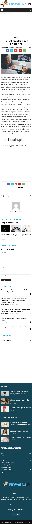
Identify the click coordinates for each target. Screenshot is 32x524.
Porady (16, 37)
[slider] (5, 145)
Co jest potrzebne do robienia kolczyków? (13, 327)
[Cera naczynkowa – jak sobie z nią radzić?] (5, 439)
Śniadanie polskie (26, 196)
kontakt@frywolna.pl (22, 504)
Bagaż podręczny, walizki (7, 472)
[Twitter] (17, 514)
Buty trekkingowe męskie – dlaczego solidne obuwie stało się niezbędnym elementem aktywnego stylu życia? (14, 300)
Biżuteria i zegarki (5, 465)
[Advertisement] (16, 25)
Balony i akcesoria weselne (7, 462)
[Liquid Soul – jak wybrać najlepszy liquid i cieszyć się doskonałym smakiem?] (5, 228)
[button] (30, 10)
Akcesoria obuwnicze (6, 469)
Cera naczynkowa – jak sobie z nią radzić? (20, 437)
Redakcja (3, 329)
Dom (2, 453)
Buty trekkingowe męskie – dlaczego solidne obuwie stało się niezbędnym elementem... (19, 400)
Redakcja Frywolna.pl (9, 47)
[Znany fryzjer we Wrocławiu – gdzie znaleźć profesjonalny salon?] (5, 393)
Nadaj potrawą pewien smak (8, 196)
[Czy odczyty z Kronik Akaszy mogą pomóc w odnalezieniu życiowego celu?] (26, 228)
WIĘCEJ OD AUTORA (10, 223)
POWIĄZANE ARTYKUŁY (11, 220)
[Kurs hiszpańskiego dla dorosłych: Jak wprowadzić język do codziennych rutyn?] (16, 228)
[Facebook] (14, 514)
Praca (2, 460)
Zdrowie (3, 458)
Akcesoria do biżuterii (6, 467)
